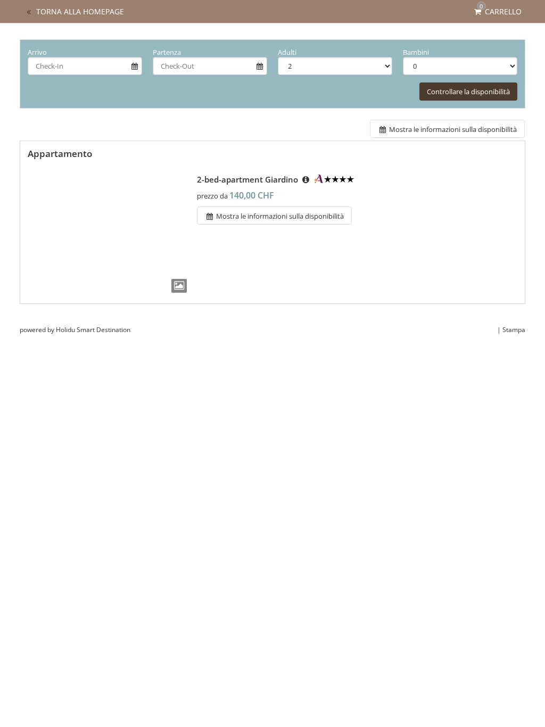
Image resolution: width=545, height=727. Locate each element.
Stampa (513, 329)
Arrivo (37, 52)
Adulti (287, 52)
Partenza (167, 52)
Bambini (416, 52)
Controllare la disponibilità (468, 91)
